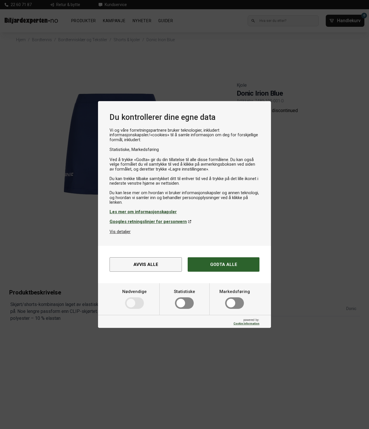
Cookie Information (246, 323)
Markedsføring (234, 291)
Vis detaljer (120, 231)
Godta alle (223, 264)
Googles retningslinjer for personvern (148, 221)
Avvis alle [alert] (145, 264)
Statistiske (184, 291)
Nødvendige (134, 291)
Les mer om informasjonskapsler (143, 211)
